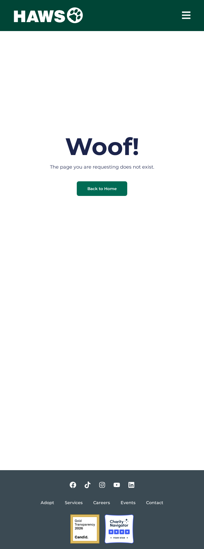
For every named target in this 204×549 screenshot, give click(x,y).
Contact (154, 502)
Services (74, 502)
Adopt (47, 502)
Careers (101, 502)
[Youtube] (116, 484)
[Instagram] (102, 484)
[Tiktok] (87, 484)
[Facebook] (72, 484)
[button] (186, 15)
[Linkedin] (131, 484)
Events (128, 502)
